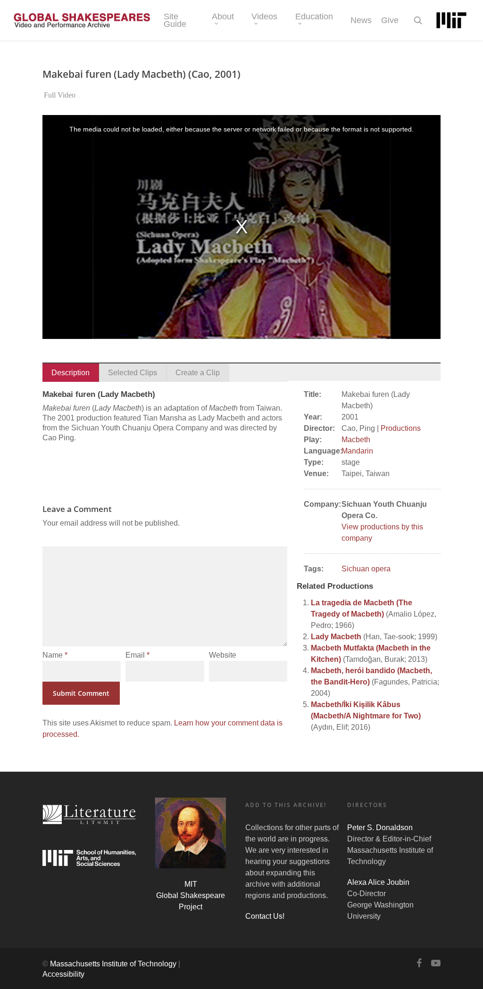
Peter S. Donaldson (380, 828)
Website (222, 655)
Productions (401, 428)
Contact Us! (264, 916)
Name (54, 655)
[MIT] (451, 20)
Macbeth (355, 440)
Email (137, 655)
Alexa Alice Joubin (378, 882)
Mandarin (357, 451)
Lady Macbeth (336, 637)
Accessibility (63, 974)
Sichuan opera (366, 569)
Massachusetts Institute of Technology (113, 964)
